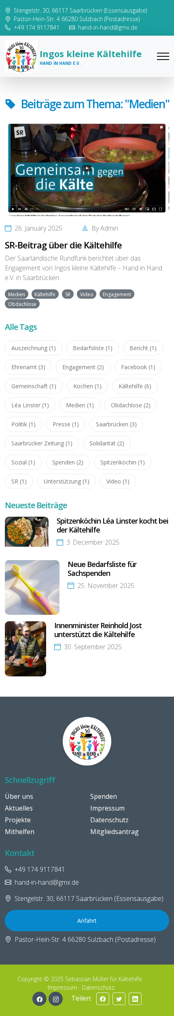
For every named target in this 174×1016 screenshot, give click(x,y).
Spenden (103, 796)
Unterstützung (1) (66, 481)
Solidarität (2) (106, 443)
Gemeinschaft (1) (33, 386)
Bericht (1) (143, 348)
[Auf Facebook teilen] (102, 998)
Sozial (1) (23, 462)
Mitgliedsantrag (114, 831)
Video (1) (117, 481)
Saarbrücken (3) (116, 424)
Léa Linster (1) (30, 405)
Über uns (19, 796)
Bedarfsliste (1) (92, 348)
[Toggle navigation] (163, 56)
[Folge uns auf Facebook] (39, 999)
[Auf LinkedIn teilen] (135, 998)
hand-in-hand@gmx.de (108, 27)
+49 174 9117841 (36, 27)
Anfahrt (87, 920)
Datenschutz (109, 819)
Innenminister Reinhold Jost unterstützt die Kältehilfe (98, 629)
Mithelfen (19, 831)
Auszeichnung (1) (33, 348)
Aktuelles (19, 808)
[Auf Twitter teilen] (118, 998)
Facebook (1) (138, 367)
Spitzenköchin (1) (122, 462)
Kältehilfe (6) (135, 386)
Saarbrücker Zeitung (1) (41, 443)
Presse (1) (66, 424)
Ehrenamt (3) (28, 367)
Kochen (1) (87, 386)
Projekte (18, 819)
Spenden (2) (67, 462)
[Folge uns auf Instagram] (56, 999)
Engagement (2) (83, 367)
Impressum (107, 808)
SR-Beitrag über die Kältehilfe (63, 245)
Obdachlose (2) (131, 405)
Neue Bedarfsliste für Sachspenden (102, 568)
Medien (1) (80, 405)
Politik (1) (23, 424)
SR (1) (19, 481)
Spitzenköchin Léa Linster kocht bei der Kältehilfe (112, 525)
